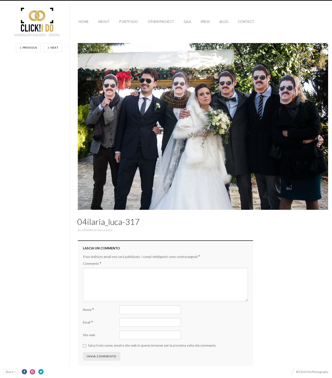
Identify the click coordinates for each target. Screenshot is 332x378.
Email (88, 322)
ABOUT (104, 22)
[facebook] (24, 371)
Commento (92, 263)
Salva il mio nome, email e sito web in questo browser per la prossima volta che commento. (152, 345)
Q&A (187, 22)
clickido (87, 230)
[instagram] (32, 371)
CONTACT (246, 22)
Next (54, 47)
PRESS (205, 22)
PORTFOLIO (128, 22)
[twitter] (41, 371)
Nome (88, 310)
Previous (29, 47)
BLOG (224, 22)
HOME (83, 22)
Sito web (89, 335)
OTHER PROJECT (161, 22)
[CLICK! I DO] (36, 20)
